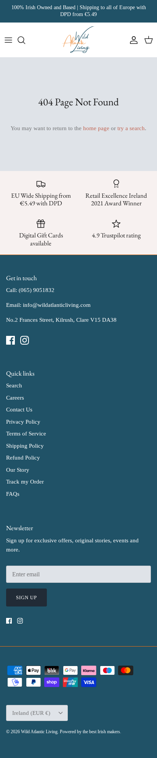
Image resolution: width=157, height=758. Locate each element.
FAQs (12, 494)
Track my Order (25, 482)
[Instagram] (24, 340)
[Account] (131, 40)
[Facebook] (10, 340)
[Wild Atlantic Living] (78, 40)
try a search (131, 128)
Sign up (26, 597)
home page (96, 128)
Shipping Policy (25, 446)
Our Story (17, 470)
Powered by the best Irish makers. (90, 731)
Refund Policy (23, 458)
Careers (15, 398)
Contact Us (19, 409)
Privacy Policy (23, 422)
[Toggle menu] (8, 40)
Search (14, 385)
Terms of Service (26, 434)
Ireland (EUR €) (31, 713)
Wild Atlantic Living (39, 731)
